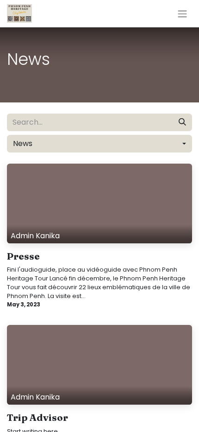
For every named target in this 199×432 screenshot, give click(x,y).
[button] (99, 143)
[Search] (182, 122)
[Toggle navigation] (182, 14)
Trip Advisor (37, 417)
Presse (23, 256)
